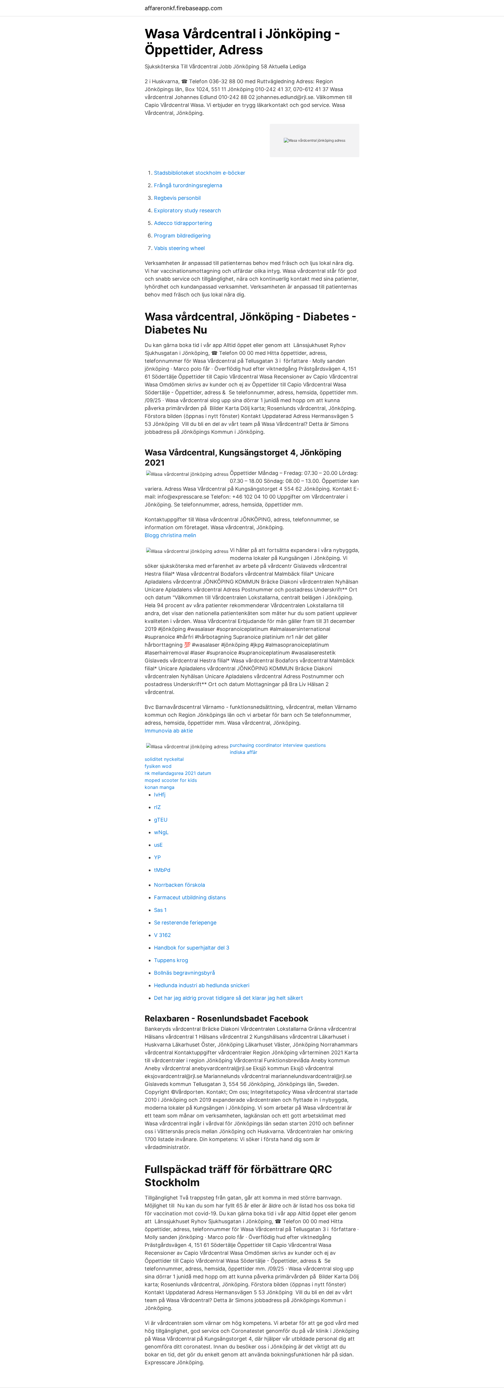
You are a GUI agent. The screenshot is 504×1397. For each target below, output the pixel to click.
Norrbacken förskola (179, 885)
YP (157, 857)
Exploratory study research (187, 210)
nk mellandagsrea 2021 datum (178, 773)
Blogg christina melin (170, 535)
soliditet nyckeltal (164, 759)
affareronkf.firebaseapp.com (183, 8)
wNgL (161, 832)
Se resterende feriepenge (185, 922)
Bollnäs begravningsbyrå (184, 973)
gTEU (160, 820)
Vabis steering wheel (179, 248)
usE (158, 845)
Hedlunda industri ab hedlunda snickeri (201, 985)
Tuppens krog (171, 960)
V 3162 (162, 935)
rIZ (157, 807)
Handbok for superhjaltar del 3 (191, 948)
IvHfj (159, 795)
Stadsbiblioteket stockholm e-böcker (199, 173)
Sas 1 (160, 910)
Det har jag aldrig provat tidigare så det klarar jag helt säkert (228, 998)
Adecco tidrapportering (183, 223)
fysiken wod (158, 766)
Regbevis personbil (177, 198)
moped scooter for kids (171, 780)
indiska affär (243, 752)
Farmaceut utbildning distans (190, 897)
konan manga (159, 787)
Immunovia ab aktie (169, 731)
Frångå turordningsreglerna (188, 185)
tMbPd (162, 870)
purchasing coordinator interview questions (278, 745)
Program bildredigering (182, 235)
